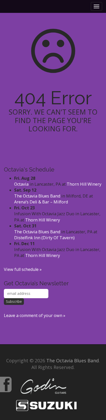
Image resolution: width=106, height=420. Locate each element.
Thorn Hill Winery (84, 184)
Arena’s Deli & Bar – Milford (41, 202)
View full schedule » (23, 269)
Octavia (21, 184)
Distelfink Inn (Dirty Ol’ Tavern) (44, 238)
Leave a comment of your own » (34, 315)
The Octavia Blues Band (37, 196)
